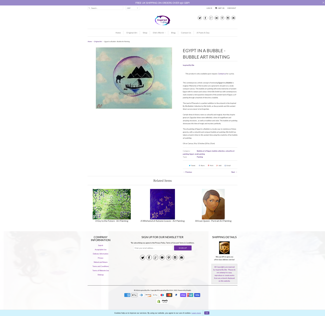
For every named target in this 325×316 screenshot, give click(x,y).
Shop (145, 33)
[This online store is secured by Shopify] (162, 303)
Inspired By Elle (188, 65)
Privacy (100, 258)
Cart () (220, 8)
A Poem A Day (203, 33)
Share (203, 165)
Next (233, 172)
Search (100, 245)
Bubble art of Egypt (204, 151)
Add (220, 165)
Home (118, 33)
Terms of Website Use (100, 270)
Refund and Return (101, 262)
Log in (209, 8)
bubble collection (218, 151)
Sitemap (101, 275)
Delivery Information (100, 254)
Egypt (192, 154)
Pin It (211, 165)
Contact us (222, 74)
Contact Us (186, 33)
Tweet (193, 165)
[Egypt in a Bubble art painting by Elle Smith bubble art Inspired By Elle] (134, 78)
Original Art (131, 33)
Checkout (231, 8)
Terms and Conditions (100, 266)
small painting (200, 154)
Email (229, 165)
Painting (200, 157)
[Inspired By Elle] (162, 21)
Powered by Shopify (184, 290)
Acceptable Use (100, 250)
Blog (173, 33)
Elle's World (158, 33)
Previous (188, 172)
